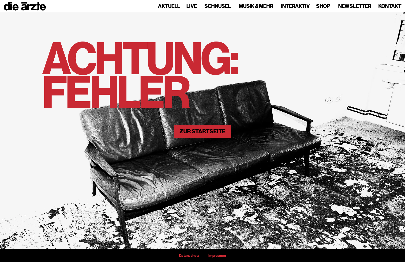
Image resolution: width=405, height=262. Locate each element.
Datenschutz (189, 256)
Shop (323, 6)
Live (191, 6)
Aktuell (169, 6)
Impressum (217, 256)
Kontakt (389, 6)
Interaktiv (295, 6)
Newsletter (354, 6)
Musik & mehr (256, 6)
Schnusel (217, 6)
